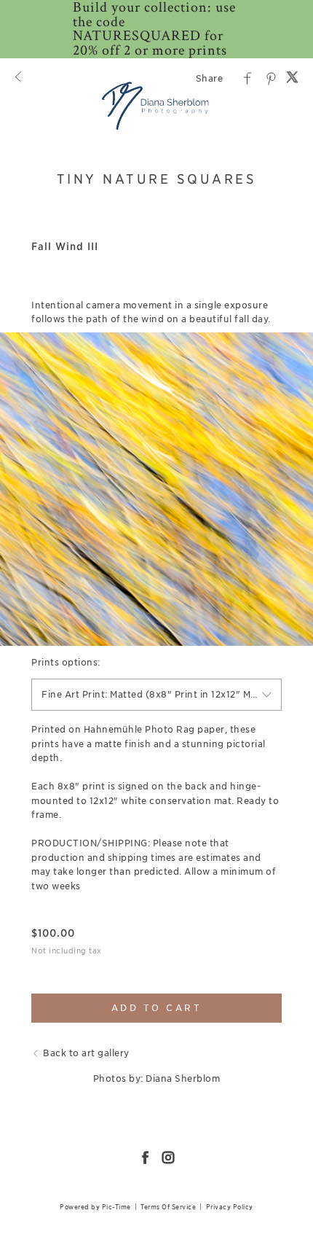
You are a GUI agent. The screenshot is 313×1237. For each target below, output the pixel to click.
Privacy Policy (229, 1207)
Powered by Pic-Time (95, 1207)
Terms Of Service (168, 1207)
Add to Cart (156, 1007)
